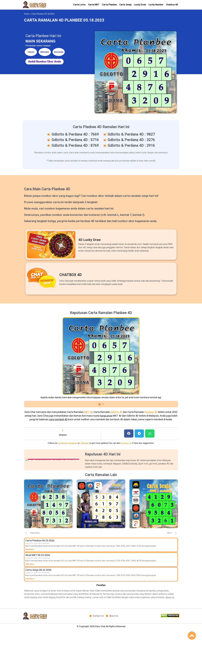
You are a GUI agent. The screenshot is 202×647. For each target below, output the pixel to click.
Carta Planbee (109, 4)
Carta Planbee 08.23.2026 (39, 540)
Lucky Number (156, 4)
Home (26, 14)
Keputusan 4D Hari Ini (102, 454)
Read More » (30, 549)
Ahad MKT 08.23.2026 (37, 555)
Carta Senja (125, 4)
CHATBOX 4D (70, 275)
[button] (128, 433)
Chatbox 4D (172, 4)
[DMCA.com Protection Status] (170, 616)
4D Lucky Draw (89, 240)
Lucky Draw (140, 4)
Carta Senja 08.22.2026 (38, 569)
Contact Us (126, 443)
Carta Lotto (79, 4)
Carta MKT (93, 4)
